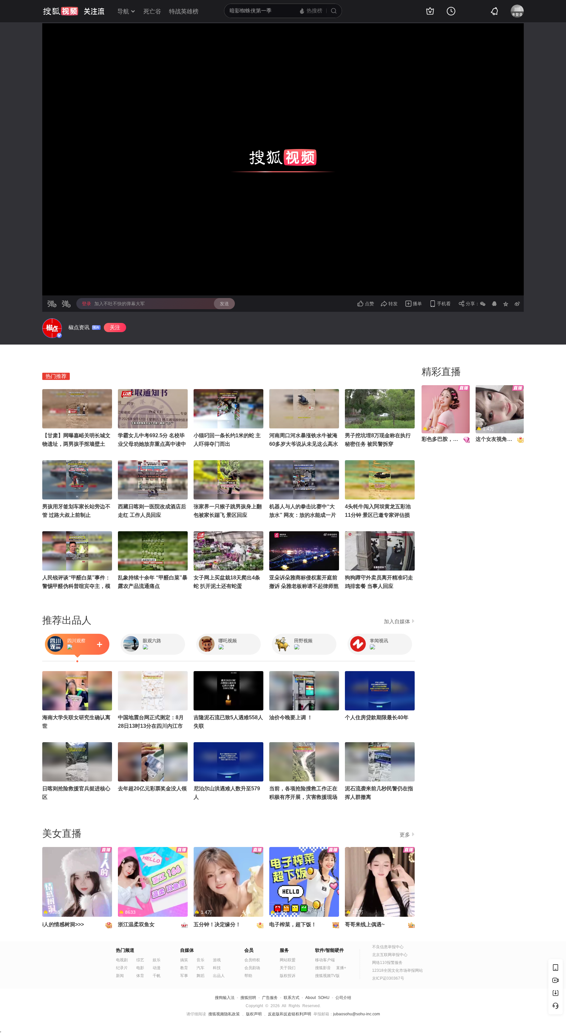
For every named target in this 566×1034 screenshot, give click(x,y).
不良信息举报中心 (388, 947)
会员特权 (252, 960)
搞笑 (184, 960)
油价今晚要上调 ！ (290, 717)
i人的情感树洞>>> (63, 924)
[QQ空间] (505, 303)
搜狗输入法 (225, 997)
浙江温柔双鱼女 (136, 924)
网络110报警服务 (387, 962)
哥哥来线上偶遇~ (365, 924)
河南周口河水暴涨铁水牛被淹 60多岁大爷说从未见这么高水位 (303, 444)
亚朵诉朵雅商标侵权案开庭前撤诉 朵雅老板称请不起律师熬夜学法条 (304, 586)
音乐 (200, 960)
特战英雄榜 (183, 11)
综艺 (140, 960)
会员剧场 (252, 968)
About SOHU (317, 997)
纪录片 (122, 968)
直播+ (341, 968)
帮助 (248, 975)
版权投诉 (287, 975)
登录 (86, 303)
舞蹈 (200, 975)
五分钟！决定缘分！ (217, 924)
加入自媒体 (397, 621)
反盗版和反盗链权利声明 (289, 1014)
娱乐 (156, 960)
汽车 (200, 968)
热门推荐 (56, 376)
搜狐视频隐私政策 (224, 1014)
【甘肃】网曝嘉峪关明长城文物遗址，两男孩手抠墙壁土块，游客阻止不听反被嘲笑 (76, 444)
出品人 (219, 975)
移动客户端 (325, 960)
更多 (405, 834)
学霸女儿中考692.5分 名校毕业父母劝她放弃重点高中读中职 (152, 444)
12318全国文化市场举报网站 (397, 970)
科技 (217, 968)
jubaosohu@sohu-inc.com (356, 1014)
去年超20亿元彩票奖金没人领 (152, 788)
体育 (140, 975)
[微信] (483, 303)
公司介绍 (343, 997)
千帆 (156, 975)
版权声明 (254, 1014)
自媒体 (187, 950)
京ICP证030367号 (388, 978)
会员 (249, 950)
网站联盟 (287, 960)
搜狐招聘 (248, 997)
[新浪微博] (517, 303)
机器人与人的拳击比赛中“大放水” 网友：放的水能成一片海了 (302, 515)
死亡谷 (152, 11)
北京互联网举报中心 (389, 954)
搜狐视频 (60, 11)
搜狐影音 (323, 968)
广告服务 (270, 997)
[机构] (52, 328)
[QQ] (494, 303)
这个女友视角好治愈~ (501, 439)
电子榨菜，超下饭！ (292, 924)
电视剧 (122, 960)
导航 (123, 11)
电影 (140, 968)
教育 (184, 968)
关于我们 (287, 968)
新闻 (120, 975)
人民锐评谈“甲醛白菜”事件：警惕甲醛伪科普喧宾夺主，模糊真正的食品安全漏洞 (76, 586)
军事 (184, 975)
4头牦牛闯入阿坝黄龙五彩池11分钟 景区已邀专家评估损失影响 (378, 515)
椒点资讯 (78, 327)
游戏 (217, 960)
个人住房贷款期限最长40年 (376, 717)
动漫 (156, 968)
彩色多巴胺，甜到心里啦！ (453, 439)
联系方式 (291, 997)
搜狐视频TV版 (327, 975)
